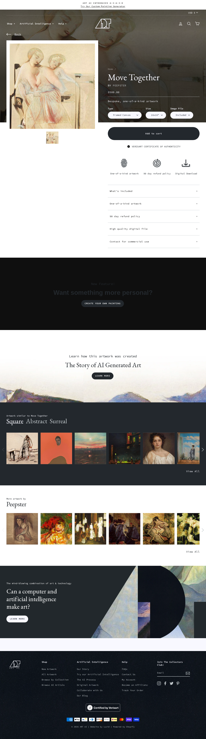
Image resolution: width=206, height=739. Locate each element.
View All (193, 471)
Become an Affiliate (135, 685)
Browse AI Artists (53, 685)
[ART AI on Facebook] (165, 683)
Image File (176, 108)
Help (61, 23)
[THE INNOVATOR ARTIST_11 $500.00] (22, 448)
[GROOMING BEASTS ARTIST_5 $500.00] (158, 529)
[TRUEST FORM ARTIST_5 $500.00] (56, 529)
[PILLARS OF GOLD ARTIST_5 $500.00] (90, 529)
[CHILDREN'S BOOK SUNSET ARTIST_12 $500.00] (90, 448)
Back (17, 34)
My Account (128, 679)
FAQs (124, 669)
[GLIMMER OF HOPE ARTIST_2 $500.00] (124, 448)
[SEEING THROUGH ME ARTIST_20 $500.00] (158, 448)
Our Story (83, 669)
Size (148, 108)
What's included (154, 191)
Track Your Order (132, 690)
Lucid (107, 726)
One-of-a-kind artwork (154, 203)
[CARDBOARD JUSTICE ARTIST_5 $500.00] (22, 529)
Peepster (119, 85)
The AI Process (86, 679)
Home (110, 69)
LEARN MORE (17, 619)
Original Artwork (87, 685)
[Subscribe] (188, 673)
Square (14, 421)
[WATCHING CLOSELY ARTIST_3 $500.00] (56, 448)
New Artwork (49, 669)
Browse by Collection (55, 679)
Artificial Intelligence (36, 23)
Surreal (58, 421)
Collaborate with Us (90, 690)
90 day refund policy (154, 216)
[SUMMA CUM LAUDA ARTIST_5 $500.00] (124, 529)
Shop (10, 23)
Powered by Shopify (124, 726)
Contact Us (128, 674)
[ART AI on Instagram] (159, 683)
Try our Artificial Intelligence (98, 674)
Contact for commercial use (154, 241)
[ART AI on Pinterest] (178, 683)
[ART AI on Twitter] (171, 683)
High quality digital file (154, 228)
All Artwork (49, 674)
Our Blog (82, 695)
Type (110, 108)
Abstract (36, 421)
